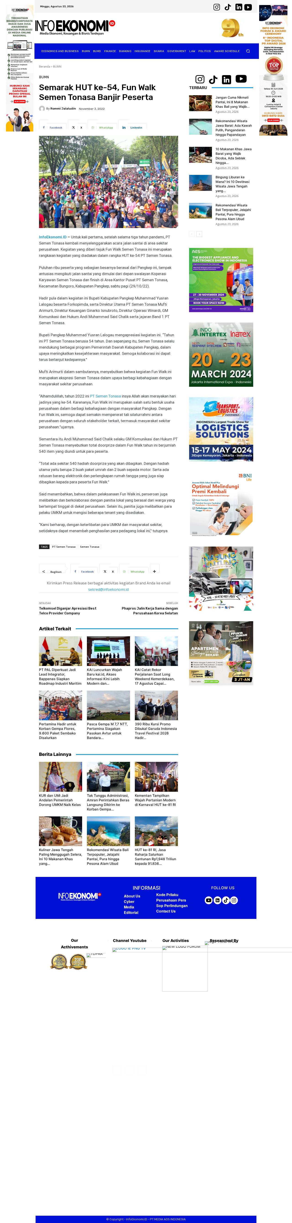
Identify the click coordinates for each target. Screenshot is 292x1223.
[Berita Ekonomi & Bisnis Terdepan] (75, 28)
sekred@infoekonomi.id (108, 589)
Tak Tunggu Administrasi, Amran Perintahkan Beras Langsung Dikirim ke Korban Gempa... (108, 802)
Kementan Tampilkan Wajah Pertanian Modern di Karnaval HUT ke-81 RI (155, 800)
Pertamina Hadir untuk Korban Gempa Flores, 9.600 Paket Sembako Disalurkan (57, 731)
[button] (248, 51)
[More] (154, 568)
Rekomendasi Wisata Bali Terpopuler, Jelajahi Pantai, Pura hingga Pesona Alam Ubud (108, 857)
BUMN (57, 66)
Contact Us (166, 911)
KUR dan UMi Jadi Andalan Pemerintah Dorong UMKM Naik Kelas (60, 800)
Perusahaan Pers (171, 900)
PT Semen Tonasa (105, 396)
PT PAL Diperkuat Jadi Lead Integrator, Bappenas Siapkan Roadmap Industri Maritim (60, 677)
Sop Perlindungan (172, 905)
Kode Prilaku (167, 894)
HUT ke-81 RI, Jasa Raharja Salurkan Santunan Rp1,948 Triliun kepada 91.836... (155, 857)
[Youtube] (141, 1069)
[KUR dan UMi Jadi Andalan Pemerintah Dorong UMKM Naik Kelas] (60, 777)
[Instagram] (129, 1069)
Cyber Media (129, 904)
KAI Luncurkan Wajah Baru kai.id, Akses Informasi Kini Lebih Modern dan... (104, 677)
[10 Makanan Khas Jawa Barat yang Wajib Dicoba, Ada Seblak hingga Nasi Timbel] (200, 155)
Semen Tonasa (89, 546)
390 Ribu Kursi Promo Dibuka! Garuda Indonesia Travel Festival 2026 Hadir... (156, 731)
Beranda (44, 66)
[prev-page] (192, 234)
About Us (132, 896)
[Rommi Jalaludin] (42, 109)
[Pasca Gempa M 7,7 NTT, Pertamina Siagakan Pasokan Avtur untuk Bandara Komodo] (108, 705)
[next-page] (199, 234)
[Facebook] (117, 1069)
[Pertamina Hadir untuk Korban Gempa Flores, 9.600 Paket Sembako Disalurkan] (60, 705)
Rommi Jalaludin (63, 108)
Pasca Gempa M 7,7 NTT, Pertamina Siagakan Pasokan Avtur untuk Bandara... (107, 731)
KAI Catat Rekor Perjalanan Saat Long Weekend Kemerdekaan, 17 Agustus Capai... (155, 677)
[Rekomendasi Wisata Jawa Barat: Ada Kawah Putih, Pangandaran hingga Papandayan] (200, 127)
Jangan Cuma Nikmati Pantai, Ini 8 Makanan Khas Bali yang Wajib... (233, 101)
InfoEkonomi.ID (53, 237)
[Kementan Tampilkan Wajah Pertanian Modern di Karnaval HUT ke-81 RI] (156, 777)
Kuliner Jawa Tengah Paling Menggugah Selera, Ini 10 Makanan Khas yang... (60, 857)
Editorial (131, 912)
